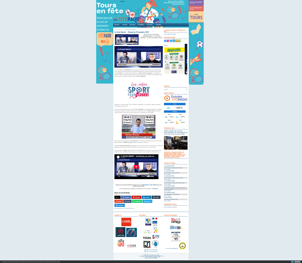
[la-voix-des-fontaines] (172, 249)
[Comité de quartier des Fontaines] (182, 249)
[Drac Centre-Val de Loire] (148, 226)
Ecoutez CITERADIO (169, 93)
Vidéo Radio (124, 25)
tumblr (157, 197)
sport (133, 208)
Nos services (150, 25)
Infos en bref (132, 25)
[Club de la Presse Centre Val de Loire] (120, 237)
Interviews (117, 25)
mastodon (120, 205)
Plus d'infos (297, 261)
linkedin (147, 197)
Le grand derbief (128, 208)
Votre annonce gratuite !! (149, 14)
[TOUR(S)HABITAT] (147, 233)
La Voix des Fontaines (137, 14)
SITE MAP (122, 14)
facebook (127, 197)
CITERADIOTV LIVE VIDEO (149, 185)
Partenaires (142, 215)
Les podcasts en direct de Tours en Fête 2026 (174, 30)
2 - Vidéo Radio (127, 29)
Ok (292, 261)
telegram (148, 201)
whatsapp (138, 201)
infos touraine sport (118, 208)
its (123, 208)
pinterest (137, 197)
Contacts (128, 14)
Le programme (141, 25)
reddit (119, 201)
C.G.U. (159, 14)
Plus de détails (167, 169)
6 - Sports (133, 29)
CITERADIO (155, 188)
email (128, 201)
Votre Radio (159, 25)
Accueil (116, 14)
